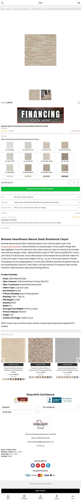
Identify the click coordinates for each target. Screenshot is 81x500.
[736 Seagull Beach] (45, 377)
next (79, 361)
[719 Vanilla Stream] (35, 377)
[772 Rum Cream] (70, 377)
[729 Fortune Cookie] (40, 377)
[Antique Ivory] (3, 379)
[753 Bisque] (64, 377)
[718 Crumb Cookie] (32, 377)
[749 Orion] (50, 377)
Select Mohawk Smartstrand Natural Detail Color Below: (20, 139)
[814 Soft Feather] (75, 377)
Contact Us (40, 446)
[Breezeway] (8, 379)
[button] (40, 115)
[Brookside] (10, 379)
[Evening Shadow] (23, 379)
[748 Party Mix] (48, 377)
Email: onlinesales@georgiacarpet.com (40, 442)
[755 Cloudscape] (67, 377)
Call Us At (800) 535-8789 (40, 438)
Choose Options (13, 364)
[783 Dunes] (72, 377)
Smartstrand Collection (11, 246)
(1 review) (11, 131)
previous (2, 361)
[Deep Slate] (18, 379)
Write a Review (75, 131)
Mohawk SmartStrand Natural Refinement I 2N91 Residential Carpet (13, 370)
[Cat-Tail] (16, 379)
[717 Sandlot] (30, 377)
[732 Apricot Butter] (43, 377)
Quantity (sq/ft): (7, 182)
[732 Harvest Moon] (62, 377)
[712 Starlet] (57, 377)
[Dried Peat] (21, 379)
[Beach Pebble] (5, 379)
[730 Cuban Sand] (59, 377)
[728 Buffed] (37, 377)
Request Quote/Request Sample (40, 189)
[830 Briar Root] (77, 377)
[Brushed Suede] (13, 379)
